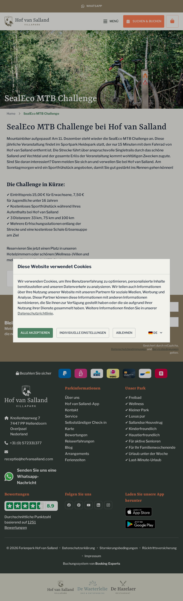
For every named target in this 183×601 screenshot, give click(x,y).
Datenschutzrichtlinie (35, 313)
